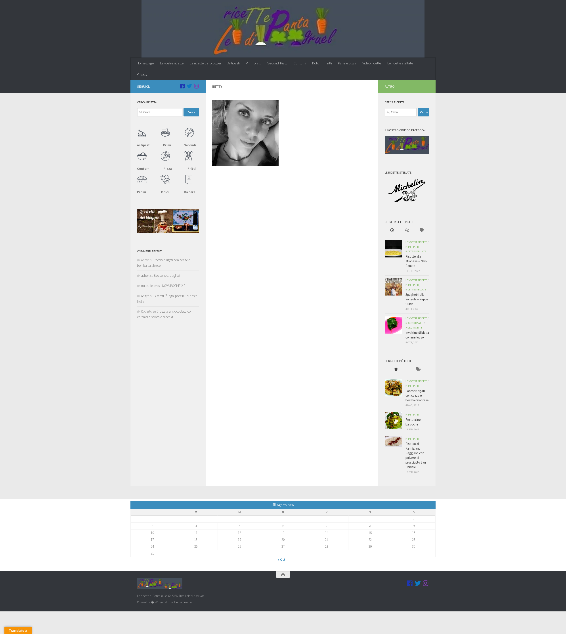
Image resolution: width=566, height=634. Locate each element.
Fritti (329, 63)
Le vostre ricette (172, 63)
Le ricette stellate (400, 63)
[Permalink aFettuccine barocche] (393, 420)
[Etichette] (421, 230)
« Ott (281, 559)
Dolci (315, 63)
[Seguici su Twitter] (189, 86)
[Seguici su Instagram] (196, 86)
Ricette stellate (415, 251)
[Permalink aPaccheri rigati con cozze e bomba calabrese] (393, 387)
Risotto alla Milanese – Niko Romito (416, 261)
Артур (145, 296)
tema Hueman (184, 602)
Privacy (142, 74)
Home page (145, 63)
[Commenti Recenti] (407, 230)
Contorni (300, 63)
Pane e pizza (347, 63)
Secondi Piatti (277, 63)
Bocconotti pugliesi (167, 275)
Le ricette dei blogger (205, 63)
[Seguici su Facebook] (182, 86)
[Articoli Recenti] (392, 230)
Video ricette (371, 63)
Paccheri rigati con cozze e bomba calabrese (417, 395)
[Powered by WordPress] (152, 602)
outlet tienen (149, 286)
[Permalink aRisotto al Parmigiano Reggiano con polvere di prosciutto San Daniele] (393, 441)
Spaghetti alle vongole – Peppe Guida (416, 299)
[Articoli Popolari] (396, 369)
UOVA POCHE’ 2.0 (173, 286)
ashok (145, 275)
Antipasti (234, 63)
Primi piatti (253, 63)
